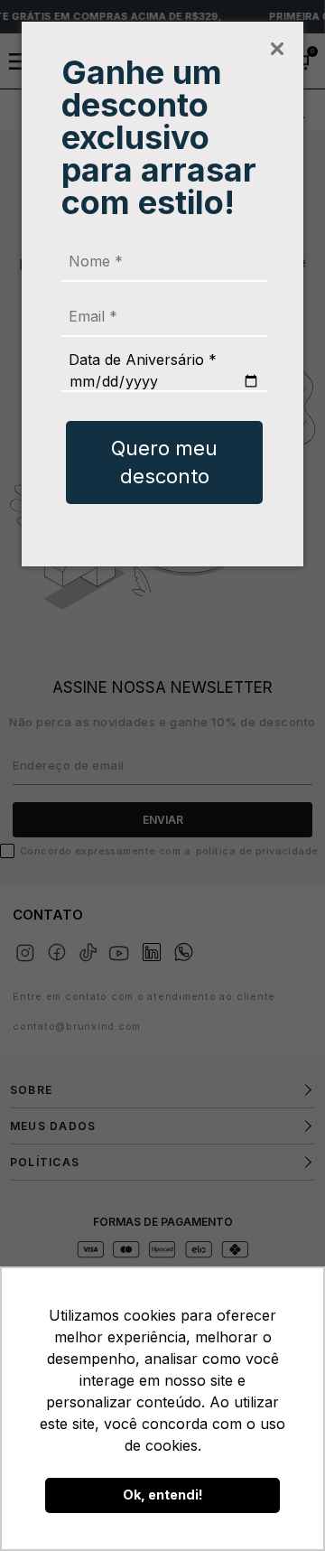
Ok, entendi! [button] (163, 1494)
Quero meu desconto (164, 462)
